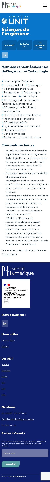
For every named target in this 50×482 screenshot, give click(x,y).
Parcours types (8, 340)
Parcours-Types (9, 254)
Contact (5, 346)
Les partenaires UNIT (40, 45)
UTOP (18, 218)
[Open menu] (45, 5)
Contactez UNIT (24, 45)
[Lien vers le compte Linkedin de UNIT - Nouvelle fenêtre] (5, 55)
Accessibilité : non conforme (14, 413)
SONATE (10, 218)
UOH (3, 389)
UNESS (4, 377)
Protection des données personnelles (18, 419)
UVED (4, 395)
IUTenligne (6, 371)
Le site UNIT (9, 45)
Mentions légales (9, 425)
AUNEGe (5, 365)
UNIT (3, 383)
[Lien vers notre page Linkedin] (5, 324)
